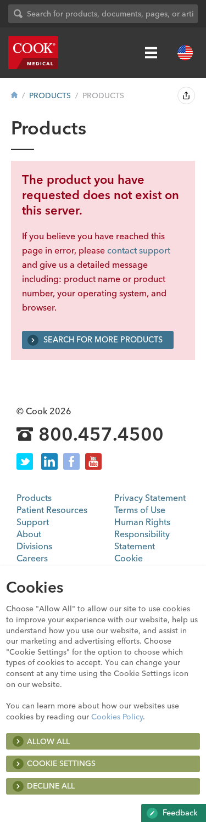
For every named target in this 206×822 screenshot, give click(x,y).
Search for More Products (102, 340)
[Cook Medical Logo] (33, 52)
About (28, 533)
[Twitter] (24, 461)
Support (32, 521)
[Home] (14, 95)
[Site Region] (185, 52)
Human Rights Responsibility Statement (142, 533)
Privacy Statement (150, 497)
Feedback (179, 813)
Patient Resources (51, 509)
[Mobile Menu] (151, 52)
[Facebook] (71, 461)
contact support (138, 250)
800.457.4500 (101, 435)
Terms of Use (139, 509)
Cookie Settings (61, 763)
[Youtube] (93, 461)
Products (50, 95)
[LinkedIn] (49, 461)
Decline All (51, 786)
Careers (32, 558)
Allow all (48, 741)
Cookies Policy (117, 717)
